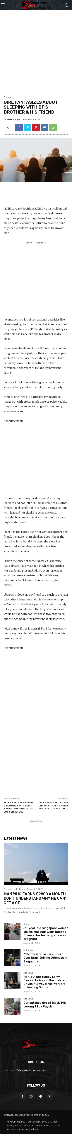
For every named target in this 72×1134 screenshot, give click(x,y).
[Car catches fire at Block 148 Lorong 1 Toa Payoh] (12, 1006)
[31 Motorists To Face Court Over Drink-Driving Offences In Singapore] (12, 957)
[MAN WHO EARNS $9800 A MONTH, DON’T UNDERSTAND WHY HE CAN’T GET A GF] (36, 864)
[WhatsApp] (53, 127)
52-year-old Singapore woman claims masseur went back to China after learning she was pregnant (45, 933)
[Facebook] (19, 127)
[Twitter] (27, 127)
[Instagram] (31, 1096)
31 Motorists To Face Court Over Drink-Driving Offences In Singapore (45, 957)
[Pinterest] (36, 127)
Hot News (28, 950)
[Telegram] (40, 1096)
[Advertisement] (36, 46)
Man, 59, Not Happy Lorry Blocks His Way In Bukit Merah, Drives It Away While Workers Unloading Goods (45, 982)
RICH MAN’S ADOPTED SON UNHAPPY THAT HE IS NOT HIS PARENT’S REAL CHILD (53, 805)
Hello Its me (13, 119)
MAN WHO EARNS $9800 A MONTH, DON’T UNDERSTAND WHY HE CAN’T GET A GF (36, 898)
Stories (7, 97)
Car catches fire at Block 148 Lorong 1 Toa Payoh (44, 1004)
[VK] (44, 127)
